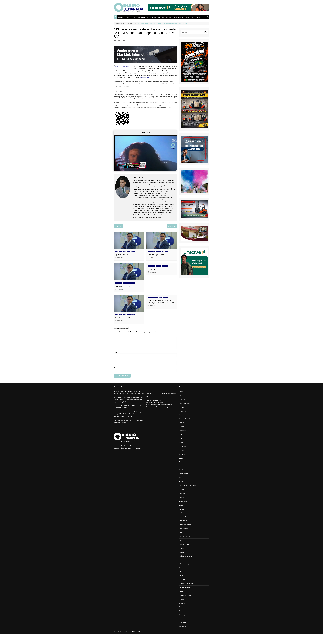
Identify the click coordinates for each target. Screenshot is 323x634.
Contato (127, 17)
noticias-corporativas (185, 560)
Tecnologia (182, 615)
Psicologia (182, 579)
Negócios (182, 548)
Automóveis (182, 415)
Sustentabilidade (184, 611)
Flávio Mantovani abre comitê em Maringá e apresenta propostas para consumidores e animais (129, 392)
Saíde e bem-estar (184, 587)
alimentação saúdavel (185, 403)
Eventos (181, 489)
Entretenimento (183, 470)
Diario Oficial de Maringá (181, 17)
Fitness (181, 497)
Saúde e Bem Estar (185, 595)
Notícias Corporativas (185, 556)
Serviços (181, 599)
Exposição (182, 493)
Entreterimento (183, 473)
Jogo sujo (151, 269)
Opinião (181, 568)
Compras (182, 438)
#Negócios (182, 391)
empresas (158, 297)
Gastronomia (183, 501)
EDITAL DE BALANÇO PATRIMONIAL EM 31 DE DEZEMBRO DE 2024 (128, 407)
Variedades (182, 626)
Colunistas (161, 17)
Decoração (182, 446)
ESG (180, 477)
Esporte (181, 481)
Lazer (181, 532)
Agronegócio (183, 399)
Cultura (181, 442)
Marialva (181, 540)
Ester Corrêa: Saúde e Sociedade (189, 485)
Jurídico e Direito (184, 528)
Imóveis (181, 509)
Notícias (120, 17)
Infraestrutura (183, 521)
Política (126, 41)
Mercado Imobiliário (185, 544)
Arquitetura (182, 411)
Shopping (182, 603)
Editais (181, 458)
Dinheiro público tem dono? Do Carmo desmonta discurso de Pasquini (128, 421)
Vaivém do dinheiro (122, 286)
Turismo (181, 619)
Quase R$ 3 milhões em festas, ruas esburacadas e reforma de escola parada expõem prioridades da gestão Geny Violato (128, 400)
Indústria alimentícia (185, 517)
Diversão (182, 450)
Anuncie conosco (196, 17)
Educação (151, 297)
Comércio (182, 434)
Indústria (181, 513)
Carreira (181, 422)
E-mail (116, 360)
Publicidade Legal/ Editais (140, 17)
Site (115, 367)
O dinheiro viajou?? (122, 318)
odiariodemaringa (184, 564)
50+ (180, 395)
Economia (153, 17)
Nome (116, 352)
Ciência (181, 426)
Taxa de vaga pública (156, 255)
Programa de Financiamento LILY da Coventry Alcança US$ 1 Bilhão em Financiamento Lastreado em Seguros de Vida (127, 414)
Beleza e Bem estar (185, 419)
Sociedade (182, 607)
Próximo (170, 226)
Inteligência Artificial (185, 524)
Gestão (181, 505)
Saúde (181, 591)
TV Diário (169, 17)
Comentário (117, 335)
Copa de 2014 (144, 77)
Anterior (119, 226)
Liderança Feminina (185, 536)
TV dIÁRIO (182, 622)
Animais (181, 407)
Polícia (181, 571)
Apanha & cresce (121, 255)
